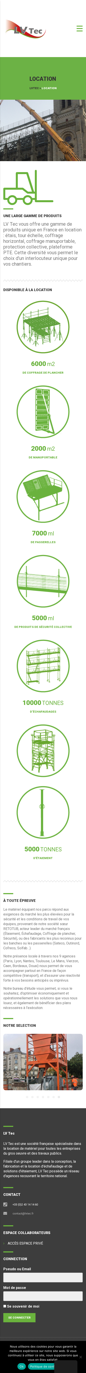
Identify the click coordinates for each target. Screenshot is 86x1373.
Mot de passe (14, 1288)
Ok (22, 1366)
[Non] (80, 1357)
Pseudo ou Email (17, 1269)
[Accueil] (25, 28)
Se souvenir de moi (22, 1306)
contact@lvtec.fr (23, 1213)
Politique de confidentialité (49, 1366)
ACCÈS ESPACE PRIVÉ (25, 1243)
